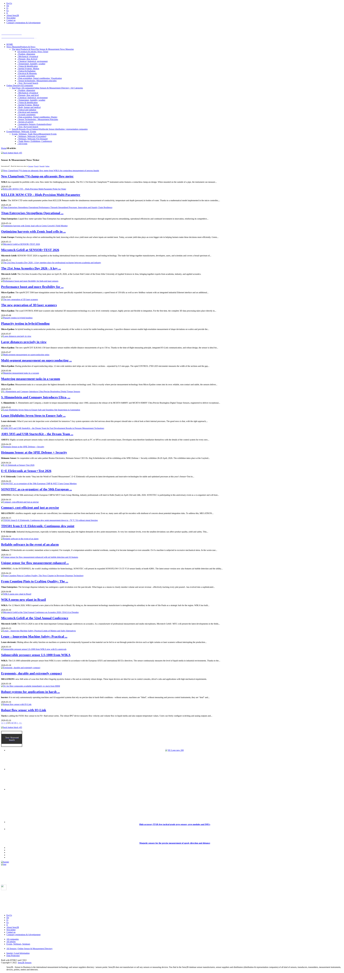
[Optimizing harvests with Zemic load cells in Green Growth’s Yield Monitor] (34, 226)
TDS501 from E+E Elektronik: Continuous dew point (37, 526)
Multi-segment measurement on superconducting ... (36, 360)
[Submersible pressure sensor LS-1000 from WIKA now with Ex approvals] (33, 649)
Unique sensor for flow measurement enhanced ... (35, 563)
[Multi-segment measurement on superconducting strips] (25, 354)
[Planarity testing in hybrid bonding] (17, 318)
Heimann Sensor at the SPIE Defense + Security (34, 452)
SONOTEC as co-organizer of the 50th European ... (36, 489)
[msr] (3, 864)
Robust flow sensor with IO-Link (23, 710)
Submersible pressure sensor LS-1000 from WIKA (35, 655)
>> (20, 723)
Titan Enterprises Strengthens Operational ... (32, 213)
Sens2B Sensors (24, 962)
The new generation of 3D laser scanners (29, 305)
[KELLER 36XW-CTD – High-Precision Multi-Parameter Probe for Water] (33, 189)
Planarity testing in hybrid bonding (25, 323)
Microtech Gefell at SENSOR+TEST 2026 (30, 250)
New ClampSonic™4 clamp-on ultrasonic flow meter (37, 176)
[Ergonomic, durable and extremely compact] (20, 667)
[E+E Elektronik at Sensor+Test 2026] (17, 465)
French (36, 166)
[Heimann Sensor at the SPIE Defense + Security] (22, 447)
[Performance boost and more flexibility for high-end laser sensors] (29, 281)
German (30, 166)
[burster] (5, 862)
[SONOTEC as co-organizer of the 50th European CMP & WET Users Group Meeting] (39, 483)
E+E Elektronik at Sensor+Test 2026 (26, 471)
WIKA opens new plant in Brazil (23, 599)
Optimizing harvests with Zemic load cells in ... (33, 231)
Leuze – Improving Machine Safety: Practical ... (34, 636)
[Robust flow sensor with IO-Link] (16, 704)
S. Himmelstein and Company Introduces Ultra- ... (35, 397)
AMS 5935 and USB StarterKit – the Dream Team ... (37, 434)
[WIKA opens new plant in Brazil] (16, 594)
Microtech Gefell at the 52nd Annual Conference (34, 618)
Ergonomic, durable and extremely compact (31, 673)
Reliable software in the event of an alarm (30, 544)
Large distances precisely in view (23, 342)
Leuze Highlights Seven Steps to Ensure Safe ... (33, 415)
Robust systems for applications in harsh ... (30, 692)
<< (2, 723)
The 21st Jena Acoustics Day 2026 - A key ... (31, 268)
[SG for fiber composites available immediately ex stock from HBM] (30, 686)
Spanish (42, 166)
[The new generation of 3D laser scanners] (19, 299)
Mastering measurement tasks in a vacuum (30, 379)
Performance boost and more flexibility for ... (32, 286)
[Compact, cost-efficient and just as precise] (20, 502)
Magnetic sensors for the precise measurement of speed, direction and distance (174, 843)
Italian (47, 166)
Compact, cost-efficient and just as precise (30, 507)
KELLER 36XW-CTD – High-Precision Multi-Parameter (40, 194)
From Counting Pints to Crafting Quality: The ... (34, 581)
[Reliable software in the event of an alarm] (19, 539)
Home (3, 148)
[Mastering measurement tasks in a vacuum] (20, 373)
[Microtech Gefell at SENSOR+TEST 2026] (20, 244)
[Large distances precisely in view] (16, 336)
